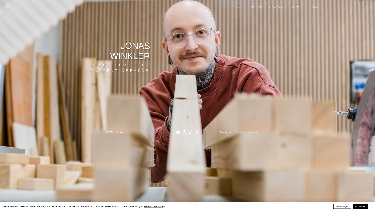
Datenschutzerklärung (154, 206)
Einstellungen (342, 206)
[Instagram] (184, 132)
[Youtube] (178, 132)
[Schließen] (371, 206)
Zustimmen (360, 206)
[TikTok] (190, 132)
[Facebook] (196, 132)
